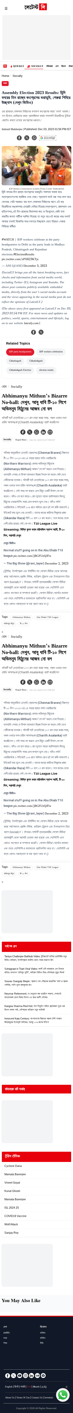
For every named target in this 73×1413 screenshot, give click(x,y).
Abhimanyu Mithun (21, 617)
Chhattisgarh (15, 361)
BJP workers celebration (51, 352)
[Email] (43, 1375)
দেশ (57, 66)
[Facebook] (22, 432)
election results (46, 370)
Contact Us (37, 1398)
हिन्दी (16, 1387)
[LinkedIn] (31, 1375)
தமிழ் (44, 1387)
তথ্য (5, 1338)
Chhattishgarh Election (20, 370)
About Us (9, 1398)
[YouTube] (19, 1375)
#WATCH (8, 240)
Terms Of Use (23, 1398)
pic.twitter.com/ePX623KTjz (20, 259)
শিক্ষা (5, 1343)
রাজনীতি (6, 1333)
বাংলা (29, 1387)
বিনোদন (43, 1327)
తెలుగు (36, 1387)
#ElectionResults (23, 254)
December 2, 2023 (56, 564)
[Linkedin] (43, 432)
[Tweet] (41, 332)
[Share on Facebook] (33, 332)
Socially (37, 66)
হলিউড (42, 1338)
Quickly (18, 66)
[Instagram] (25, 1375)
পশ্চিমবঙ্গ (49, 66)
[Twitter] (29, 432)
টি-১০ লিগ (24, 624)
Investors (48, 1398)
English (8, 1387)
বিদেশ (63, 66)
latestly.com (31, 323)
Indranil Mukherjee (12, 130)
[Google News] (37, 1375)
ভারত (5, 83)
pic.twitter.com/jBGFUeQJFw (32, 556)
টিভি (41, 1343)
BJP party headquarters (20, 352)
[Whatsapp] (36, 432)
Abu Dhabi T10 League (47, 617)
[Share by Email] (50, 432)
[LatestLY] (35, 9)
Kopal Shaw (20, 440)
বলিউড (42, 1333)
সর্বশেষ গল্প (11, 947)
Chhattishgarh (36, 361)
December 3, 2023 (35, 266)
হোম (4, 387)
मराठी (23, 1387)
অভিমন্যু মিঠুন (9, 624)
